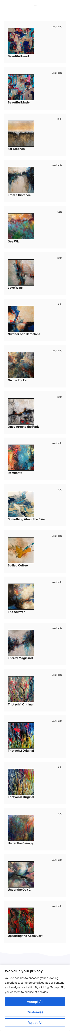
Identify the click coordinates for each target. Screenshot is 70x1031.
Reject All (35, 1023)
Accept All (35, 1002)
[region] (35, 998)
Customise (35, 1012)
